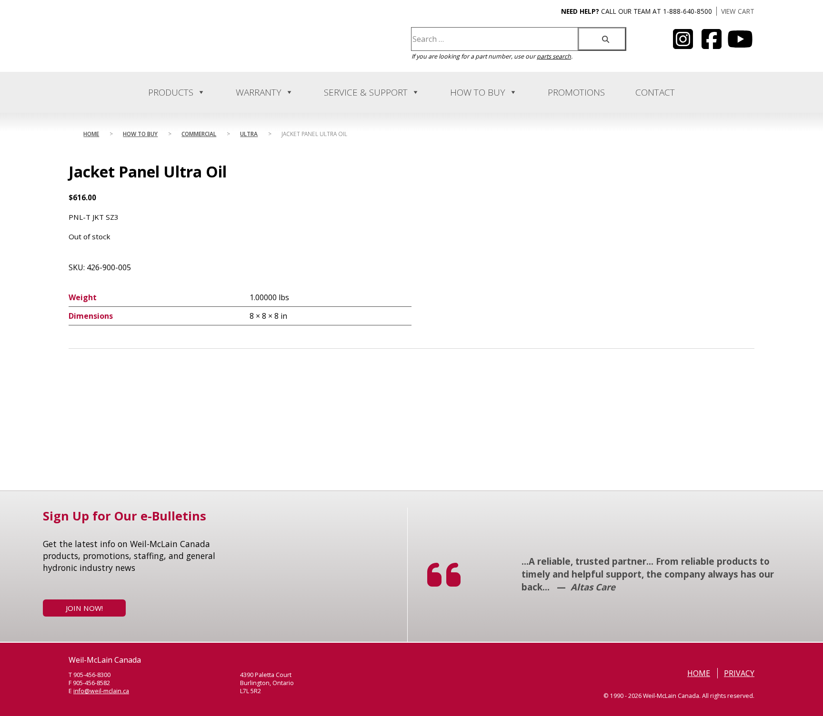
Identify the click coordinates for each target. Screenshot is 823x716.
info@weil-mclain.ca (101, 691)
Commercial (198, 133)
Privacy (739, 673)
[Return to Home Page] (163, 50)
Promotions (576, 92)
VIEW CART (737, 11)
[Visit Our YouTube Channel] (683, 44)
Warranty (258, 92)
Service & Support (366, 92)
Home (91, 133)
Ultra (249, 133)
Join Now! (84, 608)
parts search (554, 56)
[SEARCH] (602, 39)
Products (170, 92)
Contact (655, 92)
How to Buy (477, 92)
